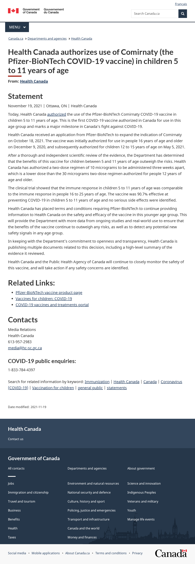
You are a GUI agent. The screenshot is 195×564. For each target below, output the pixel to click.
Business (14, 510)
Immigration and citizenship (28, 492)
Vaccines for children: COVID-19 (44, 298)
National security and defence (89, 492)
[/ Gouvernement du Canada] (36, 11)
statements (117, 387)
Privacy (137, 553)
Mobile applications (46, 553)
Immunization (97, 381)
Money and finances (82, 537)
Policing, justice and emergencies (92, 510)
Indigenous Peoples (141, 492)
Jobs (11, 483)
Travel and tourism (21, 501)
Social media (17, 553)
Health (13, 528)
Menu (15, 27)
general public (90, 387)
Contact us (15, 439)
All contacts (16, 468)
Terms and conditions (111, 553)
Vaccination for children (53, 387)
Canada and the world (83, 528)
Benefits (14, 519)
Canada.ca (15, 38)
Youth (131, 510)
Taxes (12, 537)
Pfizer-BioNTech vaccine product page (49, 292)
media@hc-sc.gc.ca (25, 347)
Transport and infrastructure (88, 519)
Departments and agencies (47, 38)
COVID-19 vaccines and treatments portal (52, 304)
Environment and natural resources (93, 483)
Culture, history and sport (86, 501)
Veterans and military (142, 501)
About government (141, 468)
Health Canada (81, 38)
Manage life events (141, 519)
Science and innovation (144, 483)
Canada (150, 381)
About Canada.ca (77, 553)
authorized (56, 114)
